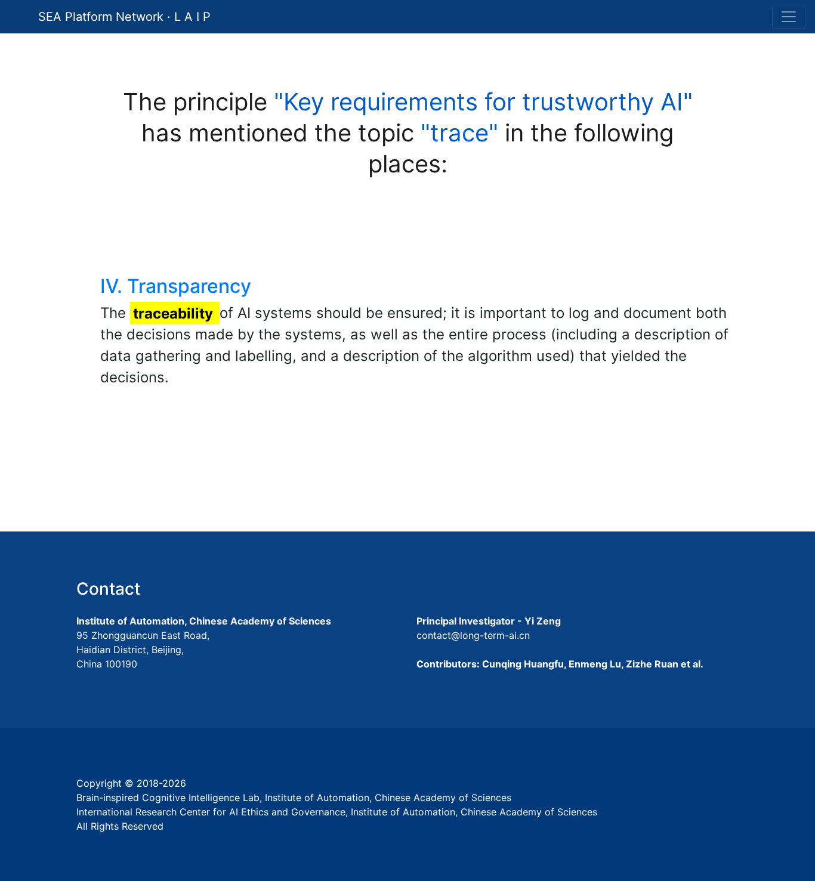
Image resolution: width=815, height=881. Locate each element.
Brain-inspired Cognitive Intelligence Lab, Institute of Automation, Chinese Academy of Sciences (293, 797)
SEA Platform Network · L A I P (124, 17)
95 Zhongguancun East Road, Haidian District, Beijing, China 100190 (142, 649)
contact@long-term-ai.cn (473, 635)
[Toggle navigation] (788, 17)
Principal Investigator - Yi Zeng (488, 621)
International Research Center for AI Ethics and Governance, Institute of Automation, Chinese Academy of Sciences (336, 812)
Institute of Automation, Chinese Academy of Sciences (203, 621)
